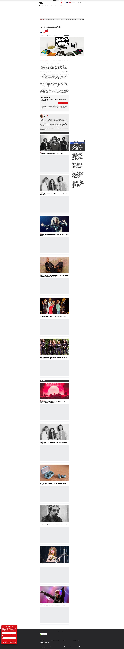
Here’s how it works (66, 35)
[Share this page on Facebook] (40, 32)
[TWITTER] (45, 116)
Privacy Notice (45, 106)
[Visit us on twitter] (67, 2)
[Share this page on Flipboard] (44, 32)
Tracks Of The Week (59, 19)
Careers (63, 640)
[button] (83, 2)
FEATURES (47, 5)
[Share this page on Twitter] (41, 32)
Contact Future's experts (55, 638)
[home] (40, 5)
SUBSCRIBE (57, 5)
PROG (70, 0)
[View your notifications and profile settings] (80, 3)
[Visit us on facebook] (66, 2)
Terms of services (53, 105)
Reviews (46, 31)
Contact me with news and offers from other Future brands (9, 635)
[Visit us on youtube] (70, 2)
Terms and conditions (65, 638)
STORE (61, 5)
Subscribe (73, 2)
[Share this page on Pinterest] (43, 32)
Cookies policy (42, 640)
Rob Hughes (46, 115)
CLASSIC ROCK (60, 0)
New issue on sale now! (50, 19)
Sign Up (9, 638)
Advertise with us (76, 640)
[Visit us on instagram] (69, 2)
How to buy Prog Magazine (84, 19)
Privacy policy (75, 638)
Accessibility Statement (54, 640)
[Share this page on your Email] (46, 32)
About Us (41, 638)
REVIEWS (51, 5)
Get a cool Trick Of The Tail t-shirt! (71, 19)
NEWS (43, 5)
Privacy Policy (12, 641)
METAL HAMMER (65, 0)
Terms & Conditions (8, 642)
